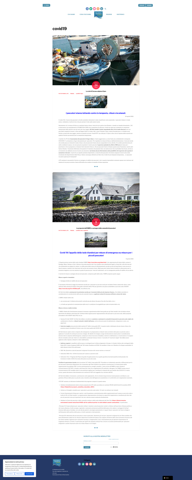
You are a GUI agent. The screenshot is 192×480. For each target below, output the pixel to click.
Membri (149, 5)
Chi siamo (71, 14)
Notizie (72, 93)
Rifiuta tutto (19, 473)
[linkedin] (101, 8)
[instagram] (98, 8)
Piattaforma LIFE (63, 93)
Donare (142, 5)
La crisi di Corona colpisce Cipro (96, 91)
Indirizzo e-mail (88, 441)
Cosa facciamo (85, 14)
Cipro (81, 93)
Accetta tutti (29, 473)
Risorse (109, 14)
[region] (19, 468)
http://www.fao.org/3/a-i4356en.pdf (69, 288)
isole (81, 230)
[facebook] (87, 8)
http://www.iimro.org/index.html (97, 262)
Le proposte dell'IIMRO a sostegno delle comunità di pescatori (96, 228)
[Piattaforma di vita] (98, 15)
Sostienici (120, 14)
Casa (47, 5)
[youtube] (94, 8)
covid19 (78, 93)
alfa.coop (54, 473)
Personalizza (10, 473)
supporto (85, 230)
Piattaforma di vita (58, 469)
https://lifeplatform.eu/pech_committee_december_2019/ (77, 387)
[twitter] (90, 8)
